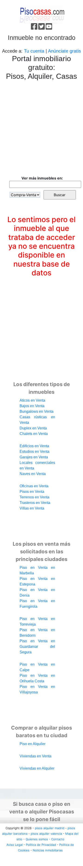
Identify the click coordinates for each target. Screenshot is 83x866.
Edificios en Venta (34, 446)
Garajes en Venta (34, 457)
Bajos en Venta (32, 406)
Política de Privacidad (41, 845)
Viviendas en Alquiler (37, 768)
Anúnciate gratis (64, 51)
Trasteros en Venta (35, 503)
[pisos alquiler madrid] (41, 14)
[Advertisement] (41, 129)
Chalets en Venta (34, 434)
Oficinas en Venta (34, 486)
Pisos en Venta (32, 492)
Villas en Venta (32, 508)
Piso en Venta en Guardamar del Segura (37, 646)
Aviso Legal (14, 845)
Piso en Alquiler (32, 744)
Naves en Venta (33, 474)
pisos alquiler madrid (49, 828)
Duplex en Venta (33, 428)
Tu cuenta (34, 51)
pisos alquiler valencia (46, 833)
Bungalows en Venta (36, 411)
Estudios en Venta (34, 451)
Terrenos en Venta (34, 497)
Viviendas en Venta (35, 756)
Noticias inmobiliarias (48, 850)
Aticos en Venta (32, 400)
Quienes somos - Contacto (45, 839)
